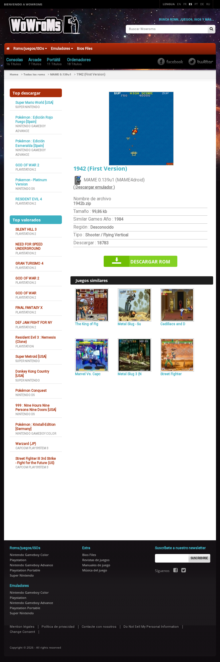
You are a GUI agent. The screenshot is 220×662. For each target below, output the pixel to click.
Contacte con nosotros (99, 627)
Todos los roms (34, 74)
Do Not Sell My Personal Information (151, 627)
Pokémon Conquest (31, 391)
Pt (196, 4)
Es (190, 4)
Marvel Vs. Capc (88, 374)
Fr (184, 4)
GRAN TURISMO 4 (29, 263)
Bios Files (85, 49)
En (179, 4)
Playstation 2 (25, 169)
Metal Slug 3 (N (130, 374)
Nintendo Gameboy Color (35, 433)
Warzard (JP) (25, 444)
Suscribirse (199, 558)
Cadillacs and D (172, 324)
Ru (208, 4)
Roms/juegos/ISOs (29, 49)
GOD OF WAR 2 (27, 165)
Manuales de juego (96, 565)
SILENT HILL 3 (26, 229)
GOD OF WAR (25, 293)
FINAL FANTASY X (29, 308)
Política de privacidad (58, 627)
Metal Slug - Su (129, 324)
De (202, 4)
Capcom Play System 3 (31, 448)
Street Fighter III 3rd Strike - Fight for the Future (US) (35, 461)
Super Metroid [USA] (30, 357)
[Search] (211, 29)
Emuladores (61, 49)
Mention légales (22, 627)
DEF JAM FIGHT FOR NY (33, 323)
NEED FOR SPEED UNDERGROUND (29, 246)
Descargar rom (150, 262)
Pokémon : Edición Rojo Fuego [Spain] (34, 119)
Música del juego (94, 570)
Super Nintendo (27, 107)
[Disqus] (141, 455)
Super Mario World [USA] (34, 103)
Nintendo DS (25, 188)
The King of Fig (86, 324)
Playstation (24, 346)
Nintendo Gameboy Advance (31, 565)
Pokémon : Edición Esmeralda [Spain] (30, 143)
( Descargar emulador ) (94, 187)
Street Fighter (171, 374)
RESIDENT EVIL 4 (28, 199)
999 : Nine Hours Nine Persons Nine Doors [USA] (35, 407)
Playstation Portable (25, 570)
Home (14, 74)
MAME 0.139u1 (60, 74)
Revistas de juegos (95, 560)
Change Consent (22, 632)
